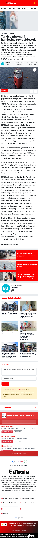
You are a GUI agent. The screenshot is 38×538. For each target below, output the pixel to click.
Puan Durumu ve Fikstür (28, 502)
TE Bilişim (23, 530)
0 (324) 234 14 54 (8, 441)
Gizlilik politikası (23, 465)
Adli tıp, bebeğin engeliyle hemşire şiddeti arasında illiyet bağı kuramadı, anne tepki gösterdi (28, 314)
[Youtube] (22, 461)
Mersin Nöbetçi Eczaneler (10, 498)
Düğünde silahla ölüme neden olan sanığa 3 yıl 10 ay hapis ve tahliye (28, 355)
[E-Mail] (12, 290)
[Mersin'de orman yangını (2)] (10, 325)
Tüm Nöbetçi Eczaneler (19, 453)
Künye (11, 465)
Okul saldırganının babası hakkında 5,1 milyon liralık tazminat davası (10, 313)
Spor (18, 8)
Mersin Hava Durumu (28, 498)
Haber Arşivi (6, 513)
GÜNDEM (11, 33)
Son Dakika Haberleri (28, 509)
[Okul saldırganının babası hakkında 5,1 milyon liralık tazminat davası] (10, 306)
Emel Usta (14, 287)
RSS (5, 524)
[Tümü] (35, 408)
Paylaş (5, 90)
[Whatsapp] (25, 461)
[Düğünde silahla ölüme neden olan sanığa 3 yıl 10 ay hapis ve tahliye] (28, 347)
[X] (15, 461)
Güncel (3, 8)
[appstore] (19, 518)
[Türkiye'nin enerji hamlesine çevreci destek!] (19, 78)
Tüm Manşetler (7, 509)
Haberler (4, 33)
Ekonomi (11, 8)
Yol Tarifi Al (18, 431)
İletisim (16, 465)
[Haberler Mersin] (11, 3)
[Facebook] (12, 461)
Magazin (25, 8)
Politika (33, 8)
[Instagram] (19, 461)
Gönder (5, 384)
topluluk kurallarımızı (18, 389)
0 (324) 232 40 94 (8, 431)
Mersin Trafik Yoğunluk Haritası (8, 503)
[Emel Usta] (6, 288)
